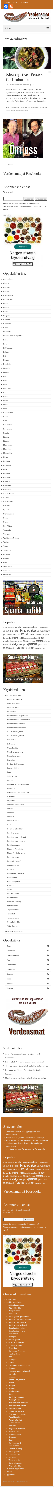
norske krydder (10, 641)
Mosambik (7, 453)
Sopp (9, 979)
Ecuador (6, 340)
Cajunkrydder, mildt (15, 732)
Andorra (6, 287)
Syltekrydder (12, 906)
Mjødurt (10, 817)
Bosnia (6, 307)
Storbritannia (8, 514)
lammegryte (43, 107)
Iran (8, 107)
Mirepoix (10, 813)
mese (41, 637)
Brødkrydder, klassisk (16, 724)
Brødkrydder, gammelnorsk (18, 720)
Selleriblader (12, 898)
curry (5, 631)
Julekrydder (12, 776)
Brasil (5, 311)
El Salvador (8, 348)
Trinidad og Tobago (11, 538)
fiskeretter (13, 630)
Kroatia (6, 433)
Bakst (9, 946)
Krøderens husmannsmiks (18, 784)
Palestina (7, 465)
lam (29, 107)
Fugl (8, 960)
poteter (39, 641)
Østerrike (7, 574)
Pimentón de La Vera (16, 853)
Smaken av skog (14, 902)
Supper (10, 983)
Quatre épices (13, 865)
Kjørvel (10, 780)
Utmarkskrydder (13, 922)
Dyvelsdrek (11, 740)
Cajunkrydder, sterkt (15, 736)
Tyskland (7, 550)
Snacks (10, 974)
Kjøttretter (26, 85)
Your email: (8, 192)
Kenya (6, 417)
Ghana (6, 372)
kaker (31, 634)
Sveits (5, 518)
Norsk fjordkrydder (15, 829)
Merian (10, 809)
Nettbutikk (24, 2)
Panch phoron (13, 833)
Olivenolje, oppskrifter (14, 931)
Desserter (11, 951)
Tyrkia (5, 546)
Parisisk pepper (13, 845)
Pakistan (6, 461)
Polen (5, 469)
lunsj (36, 638)
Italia (5, 409)
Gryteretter (18, 85)
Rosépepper (12, 877)
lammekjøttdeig (29, 638)
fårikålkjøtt (45, 631)
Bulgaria (6, 315)
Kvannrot (11, 788)
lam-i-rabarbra (35, 107)
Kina (5, 421)
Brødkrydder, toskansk (16, 728)
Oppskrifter (10, 1474)
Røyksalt (10, 885)
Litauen (6, 441)
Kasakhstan (8, 413)
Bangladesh (8, 299)
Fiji (4, 356)
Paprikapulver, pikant (16, 841)
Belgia (5, 303)
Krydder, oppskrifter (13, 695)
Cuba (5, 328)
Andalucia (11, 627)
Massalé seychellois (15, 804)
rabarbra (16, 110)
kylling (15, 638)
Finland (6, 360)
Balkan (25, 627)
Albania (6, 283)
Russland (7, 489)
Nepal (5, 457)
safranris (22, 110)
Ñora (9, 825)
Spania (6, 510)
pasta (26, 641)
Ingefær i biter (13, 768)
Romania (7, 485)
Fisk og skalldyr (13, 955)
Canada (6, 320)
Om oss (15, 2)
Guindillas (11, 760)
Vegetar (10, 988)
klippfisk (46, 635)
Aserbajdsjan (8, 295)
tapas (6, 647)
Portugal (6, 473)
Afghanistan (8, 279)
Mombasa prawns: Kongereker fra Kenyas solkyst (25, 1078)
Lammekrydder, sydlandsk (18, 792)
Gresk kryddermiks (15, 752)
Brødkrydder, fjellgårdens (17, 715)
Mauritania (7, 445)
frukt (37, 631)
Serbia (6, 498)
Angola (6, 291)
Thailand (6, 534)
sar (49, 641)
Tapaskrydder (12, 910)
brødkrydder (43, 627)
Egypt (5, 344)
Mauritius (7, 449)
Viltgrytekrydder (13, 926)
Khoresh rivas (15, 107)
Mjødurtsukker (13, 821)
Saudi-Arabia (8, 494)
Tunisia (6, 542)
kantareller (38, 635)
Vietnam (6, 570)
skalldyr (13, 644)
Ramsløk (11, 869)
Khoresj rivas (23, 107)
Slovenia (6, 506)
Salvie (9, 889)
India (5, 384)
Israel (5, 405)
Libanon (6, 437)
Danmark (7, 332)
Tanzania (7, 530)
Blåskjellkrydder (13, 703)
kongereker (7, 638)
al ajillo (5, 627)
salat (45, 641)
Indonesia (7, 388)
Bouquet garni (13, 707)
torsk (12, 648)
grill (4, 634)
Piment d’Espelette (15, 849)
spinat (40, 645)
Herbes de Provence (15, 764)
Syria (5, 522)
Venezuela (7, 566)
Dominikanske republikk (13, 336)
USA (5, 562)
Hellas (5, 380)
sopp (22, 644)
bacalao (18, 627)
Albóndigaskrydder (15, 699)
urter (26, 110)
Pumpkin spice (13, 857)
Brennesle (11, 711)
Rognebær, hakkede (15, 873)
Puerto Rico (8, 477)
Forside (7, 2)
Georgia (6, 368)
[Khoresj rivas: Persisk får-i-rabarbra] (27, 58)
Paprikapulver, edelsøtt (16, 837)
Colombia (7, 324)
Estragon (11, 744)
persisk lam (9, 110)
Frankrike (7, 364)
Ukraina (6, 554)
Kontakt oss (11, 1299)
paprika (20, 641)
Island (5, 400)
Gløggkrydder (13, 748)
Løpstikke (11, 800)
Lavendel (11, 796)
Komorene (7, 429)
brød (35, 627)
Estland (6, 352)
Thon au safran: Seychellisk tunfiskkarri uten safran (26, 1066)
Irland (5, 396)
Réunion (6, 481)
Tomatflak (11, 914)
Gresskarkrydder (14, 756)
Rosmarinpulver (13, 881)
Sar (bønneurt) (13, 894)
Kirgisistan (7, 425)
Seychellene (8, 502)
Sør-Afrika (7, 526)
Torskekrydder (13, 918)
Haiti (5, 376)
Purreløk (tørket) (14, 861)
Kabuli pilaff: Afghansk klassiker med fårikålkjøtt (24, 1062)
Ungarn (6, 558)
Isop (9, 772)
